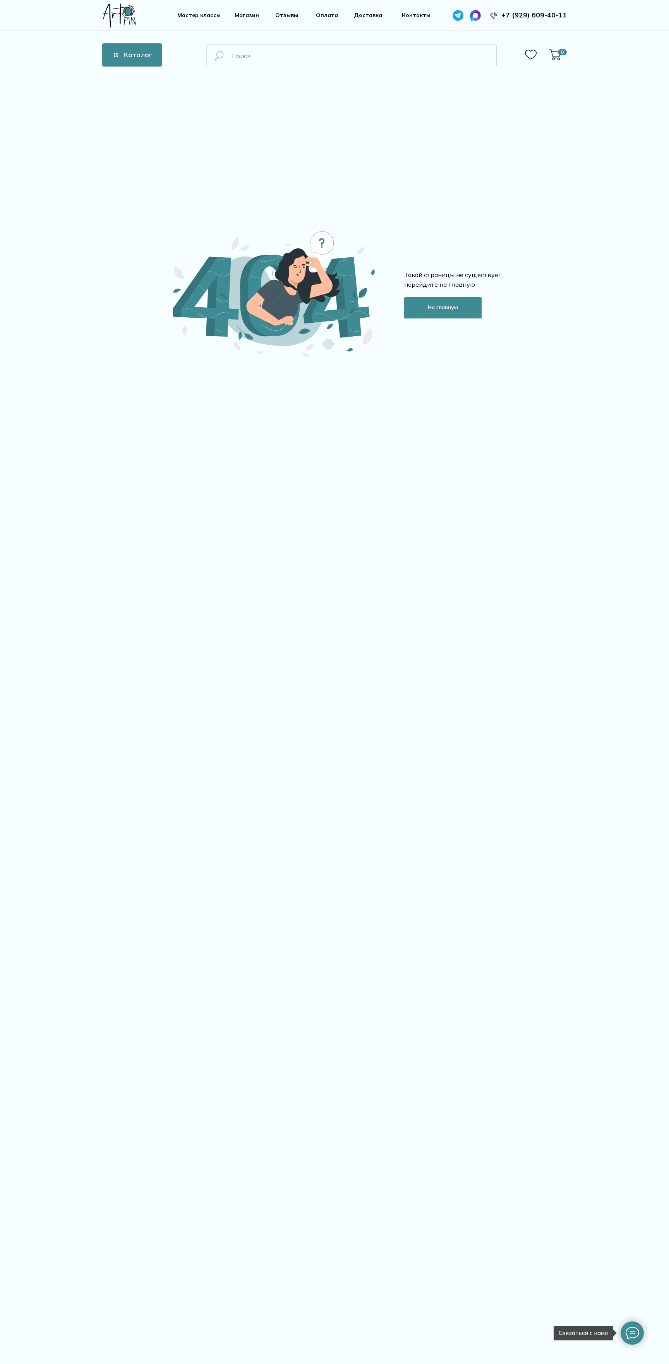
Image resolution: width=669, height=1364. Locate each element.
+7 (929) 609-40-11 (534, 14)
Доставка (368, 15)
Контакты (416, 15)
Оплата (327, 15)
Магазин (247, 15)
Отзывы (286, 15)
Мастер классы (199, 15)
